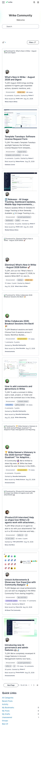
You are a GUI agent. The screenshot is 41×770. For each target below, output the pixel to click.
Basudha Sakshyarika (19, 345)
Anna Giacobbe (20, 348)
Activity (5, 704)
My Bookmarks (20, 707)
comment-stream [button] (23, 401)
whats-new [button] (21, 92)
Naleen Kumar (20, 161)
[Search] (34, 2)
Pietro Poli (19, 607)
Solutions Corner (10, 164)
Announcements (10, 351)
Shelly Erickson (20, 479)
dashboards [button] (9, 220)
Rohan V (31, 95)
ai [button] (26, 535)
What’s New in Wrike (11, 101)
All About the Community (12, 610)
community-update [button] (11, 600)
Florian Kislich (20, 672)
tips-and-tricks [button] (22, 597)
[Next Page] (34, 685)
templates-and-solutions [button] (13, 155)
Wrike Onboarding (20, 417)
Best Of (5, 724)
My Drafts (20, 714)
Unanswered (20, 717)
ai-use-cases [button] (10, 538)
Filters (31, 42)
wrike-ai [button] (20, 535)
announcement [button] (22, 339)
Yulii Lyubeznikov (18, 541)
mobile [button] (18, 220)
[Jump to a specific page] (37, 685)
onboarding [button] (9, 405)
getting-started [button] (19, 405)
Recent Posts (7, 701)
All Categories (7, 698)
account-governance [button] (24, 217)
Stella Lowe (19, 98)
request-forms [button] (22, 151)
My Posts (20, 711)
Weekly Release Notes (11, 230)
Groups (5, 721)
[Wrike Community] (9, 2)
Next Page (11, 685)
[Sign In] (38, 2)
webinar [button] (20, 280)
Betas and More (10, 545)
